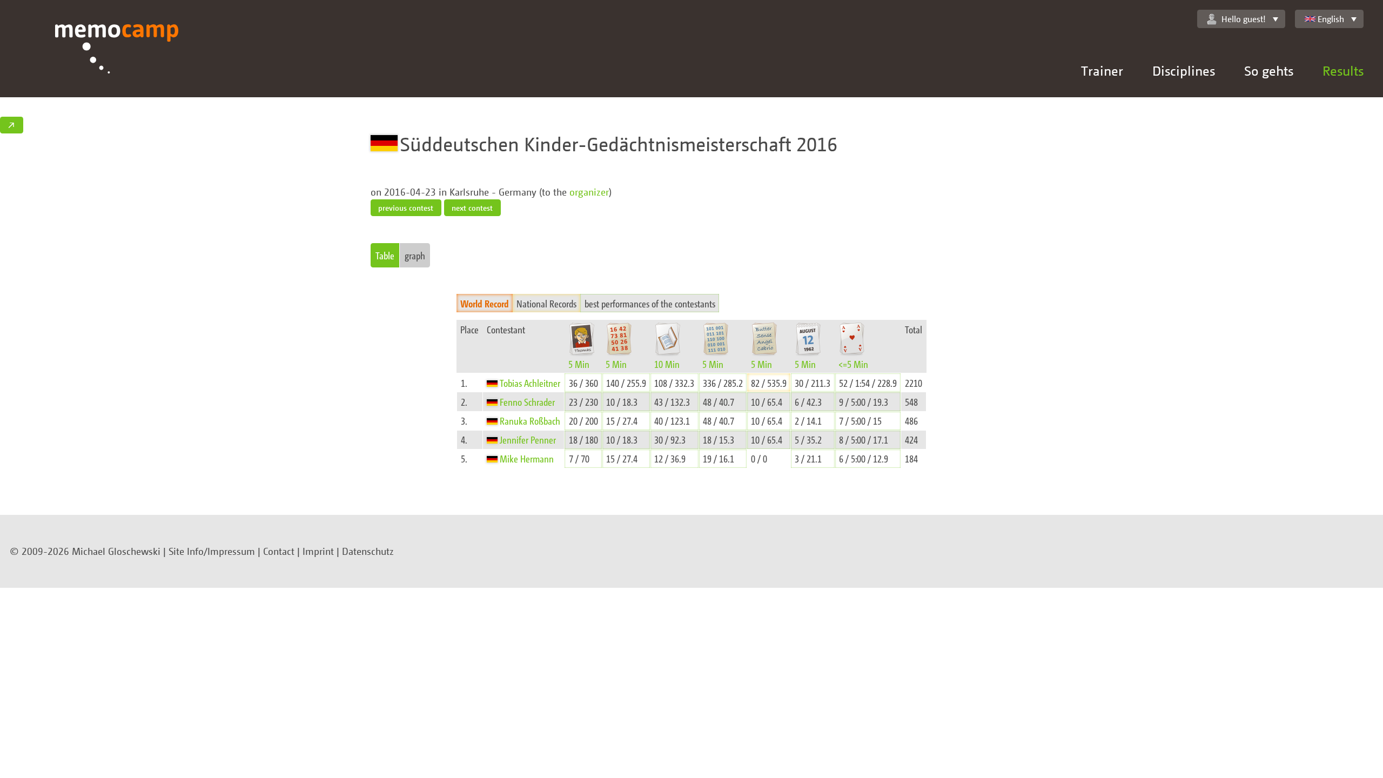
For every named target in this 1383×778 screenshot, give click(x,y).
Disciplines (1183, 70)
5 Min (578, 364)
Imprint (318, 551)
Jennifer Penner (528, 439)
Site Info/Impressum (212, 551)
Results (1343, 70)
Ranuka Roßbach (530, 420)
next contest (472, 207)
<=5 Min (853, 364)
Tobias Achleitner (530, 383)
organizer (589, 192)
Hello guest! (1243, 19)
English (1331, 19)
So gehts (1268, 70)
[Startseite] (117, 60)
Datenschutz (368, 551)
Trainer (1102, 70)
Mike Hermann (527, 458)
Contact (278, 551)
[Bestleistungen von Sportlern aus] (493, 383)
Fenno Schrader (527, 401)
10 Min (667, 364)
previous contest (405, 207)
